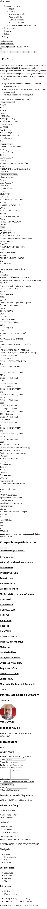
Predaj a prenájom (12, 6)
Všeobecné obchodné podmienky (18, 901)
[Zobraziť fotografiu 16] (34, 52)
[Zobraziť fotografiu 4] (7, 52)
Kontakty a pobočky (20, 99)
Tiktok (7, 881)
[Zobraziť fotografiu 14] (29, 52)
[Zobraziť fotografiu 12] (25, 52)
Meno (2, 759)
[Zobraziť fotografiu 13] (27, 52)
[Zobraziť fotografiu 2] (3, 52)
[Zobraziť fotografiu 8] (16, 52)
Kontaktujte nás (6, 41)
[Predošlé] (1, 548)
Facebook (8, 875)
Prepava (7, 31)
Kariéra (7, 891)
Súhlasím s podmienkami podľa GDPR (18, 782)
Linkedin (7, 878)
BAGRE (19, 46)
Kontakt (7, 862)
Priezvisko (4, 762)
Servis (6, 34)
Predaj (7, 854)
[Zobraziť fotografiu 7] (14, 52)
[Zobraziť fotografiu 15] (31, 52)
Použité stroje (10, 28)
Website (3, 787)
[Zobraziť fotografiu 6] (12, 52)
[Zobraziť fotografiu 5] (9, 52)
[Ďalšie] (5, 548)
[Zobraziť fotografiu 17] (36, 52)
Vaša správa (5, 779)
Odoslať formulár (6, 784)
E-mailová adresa (7, 767)
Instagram (8, 872)
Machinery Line (10, 894)
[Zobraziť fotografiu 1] (1, 52)
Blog (6, 36)
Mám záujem (5, 99)
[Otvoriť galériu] (1, 49)
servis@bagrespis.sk (23, 756)
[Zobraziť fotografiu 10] (20, 52)
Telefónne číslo (6, 765)
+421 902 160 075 (7, 756)
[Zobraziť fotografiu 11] (23, 52)
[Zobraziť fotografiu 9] (18, 52)
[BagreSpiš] (5, 1)
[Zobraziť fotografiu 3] (5, 52)
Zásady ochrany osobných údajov (18, 898)
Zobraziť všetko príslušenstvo (12, 551)
